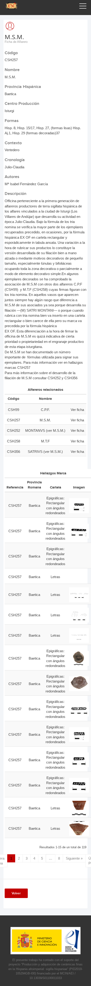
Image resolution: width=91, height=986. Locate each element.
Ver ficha (77, 410)
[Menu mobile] (82, 6)
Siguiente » (74, 858)
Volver (16, 893)
